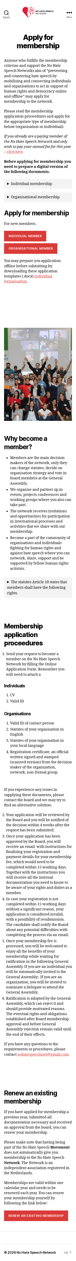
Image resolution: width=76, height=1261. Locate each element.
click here (15, 152)
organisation (16, 281)
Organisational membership (35, 197)
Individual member (25, 236)
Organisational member (31, 248)
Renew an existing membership (36, 1216)
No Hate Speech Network (36, 1252)
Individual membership (31, 184)
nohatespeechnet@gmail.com (43, 1054)
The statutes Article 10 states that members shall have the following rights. (37, 587)
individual (43, 276)
